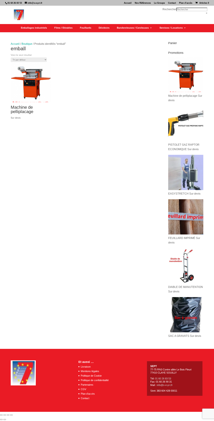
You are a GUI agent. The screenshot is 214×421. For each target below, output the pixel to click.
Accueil (128, 3)
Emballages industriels (34, 28)
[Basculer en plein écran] (4, 414)
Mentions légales (90, 371)
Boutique (27, 43)
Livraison (86, 366)
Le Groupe (159, 3)
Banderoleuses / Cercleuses (133, 28)
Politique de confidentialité (95, 380)
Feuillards (85, 28)
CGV (83, 389)
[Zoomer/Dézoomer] (1, 414)
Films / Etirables (63, 28)
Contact (172, 3)
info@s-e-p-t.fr (165, 385)
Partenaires (87, 384)
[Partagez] (8, 414)
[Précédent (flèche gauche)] (1, 419)
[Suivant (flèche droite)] (4, 419)
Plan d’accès (185, 3)
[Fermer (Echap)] (11, 414)
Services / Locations (171, 28)
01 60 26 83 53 (15, 3)
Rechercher (169, 9)
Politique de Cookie (91, 375)
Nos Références (143, 3)
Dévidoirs (104, 28)
